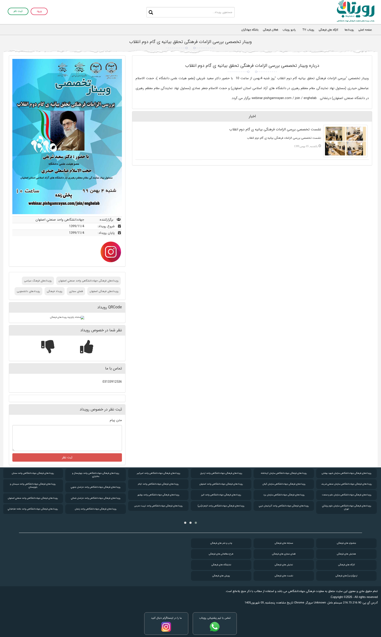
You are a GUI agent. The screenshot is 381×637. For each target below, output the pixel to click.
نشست (284, 575)
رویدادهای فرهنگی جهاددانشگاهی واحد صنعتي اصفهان (88, 281)
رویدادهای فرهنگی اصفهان (104, 291)
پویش (221, 575)
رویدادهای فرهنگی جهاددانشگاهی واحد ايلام (158, 484)
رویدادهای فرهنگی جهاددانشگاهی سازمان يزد (283, 494)
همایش (346, 554)
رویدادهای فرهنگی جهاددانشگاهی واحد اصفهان (221, 484)
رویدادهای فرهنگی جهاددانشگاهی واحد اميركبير (158, 473)
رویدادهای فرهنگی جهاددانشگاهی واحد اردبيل (221, 473)
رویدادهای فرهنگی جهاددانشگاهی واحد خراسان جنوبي (95, 487)
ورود (39, 11)
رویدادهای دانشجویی (28, 291)
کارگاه (346, 564)
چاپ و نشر (221, 543)
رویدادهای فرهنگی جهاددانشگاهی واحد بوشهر (158, 494)
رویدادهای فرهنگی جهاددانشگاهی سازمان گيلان (283, 484)
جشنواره (346, 543)
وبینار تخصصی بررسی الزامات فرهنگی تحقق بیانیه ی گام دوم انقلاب (190, 41)
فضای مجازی (76, 291)
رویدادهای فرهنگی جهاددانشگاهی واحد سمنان (33, 473)
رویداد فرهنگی (54, 291)
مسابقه (284, 543)
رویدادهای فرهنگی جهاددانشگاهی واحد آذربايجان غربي (284, 506)
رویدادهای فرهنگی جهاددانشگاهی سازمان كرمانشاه (284, 473)
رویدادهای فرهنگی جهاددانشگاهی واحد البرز (221, 494)
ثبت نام (18, 11)
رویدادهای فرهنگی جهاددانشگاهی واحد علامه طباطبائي (33, 509)
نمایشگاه (221, 564)
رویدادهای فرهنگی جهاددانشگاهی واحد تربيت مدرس (158, 506)
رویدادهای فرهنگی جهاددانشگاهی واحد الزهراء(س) (221, 506)
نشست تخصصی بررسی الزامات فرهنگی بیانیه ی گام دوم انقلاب (275, 129)
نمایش (284, 564)
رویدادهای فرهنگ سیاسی (38, 281)
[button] (195, 523)
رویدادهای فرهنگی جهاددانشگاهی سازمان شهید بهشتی (346, 473)
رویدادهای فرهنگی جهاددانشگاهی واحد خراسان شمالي (95, 498)
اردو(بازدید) (346, 575)
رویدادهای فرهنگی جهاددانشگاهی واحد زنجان (95, 509)
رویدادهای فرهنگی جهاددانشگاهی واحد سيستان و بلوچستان (33, 485)
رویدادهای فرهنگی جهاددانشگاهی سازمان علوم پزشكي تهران (346, 507)
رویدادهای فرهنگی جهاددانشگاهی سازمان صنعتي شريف (346, 484)
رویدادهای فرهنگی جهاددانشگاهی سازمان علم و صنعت (346, 494)
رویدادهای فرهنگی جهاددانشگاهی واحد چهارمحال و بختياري (95, 475)
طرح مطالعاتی (221, 554)
